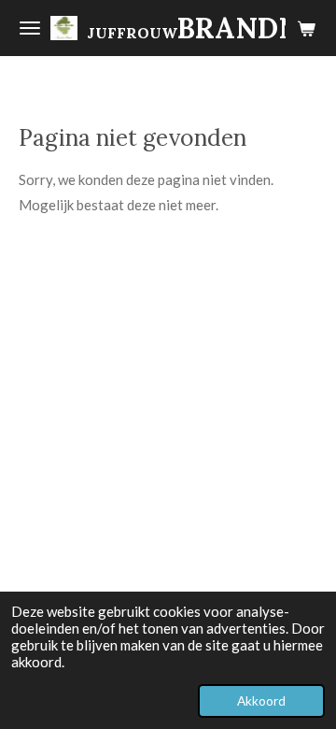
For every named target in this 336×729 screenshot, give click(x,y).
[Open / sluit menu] (29, 28)
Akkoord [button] (261, 700)
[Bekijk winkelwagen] (306, 28)
